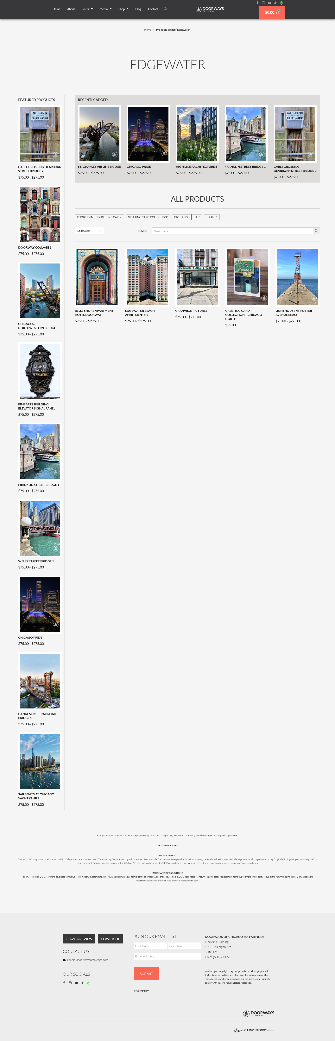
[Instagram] (265, 3)
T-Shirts (211, 217)
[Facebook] (259, 3)
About (71, 9)
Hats (196, 217)
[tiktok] (277, 3)
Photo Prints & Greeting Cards (99, 217)
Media (104, 9)
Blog (138, 9)
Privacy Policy (141, 990)
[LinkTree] (283, 3)
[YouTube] (271, 3)
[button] (166, 8)
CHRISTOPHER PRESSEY (255, 1030)
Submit (146, 974)
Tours (85, 9)
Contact (153, 9)
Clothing (181, 217)
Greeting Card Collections (148, 217)
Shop (121, 9)
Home (56, 9)
